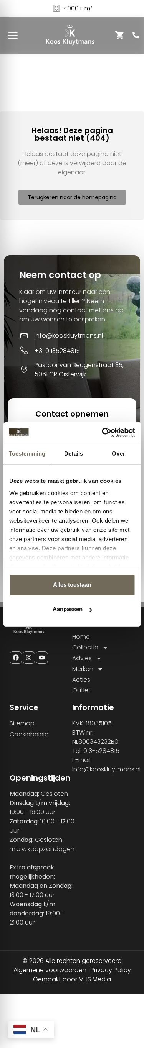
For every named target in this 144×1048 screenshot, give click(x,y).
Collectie (85, 647)
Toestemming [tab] (27, 453)
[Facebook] (16, 657)
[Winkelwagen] (120, 35)
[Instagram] (29, 657)
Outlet (81, 690)
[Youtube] (42, 657)
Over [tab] (118, 453)
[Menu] (13, 35)
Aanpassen (68, 609)
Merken (82, 668)
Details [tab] (73, 453)
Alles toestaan (72, 584)
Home (81, 636)
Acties (81, 679)
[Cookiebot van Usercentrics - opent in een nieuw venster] (102, 433)
